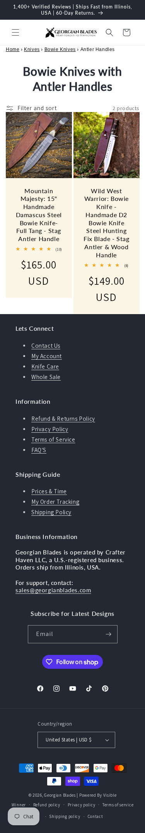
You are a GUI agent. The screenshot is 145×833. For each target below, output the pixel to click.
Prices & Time (49, 491)
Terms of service (117, 805)
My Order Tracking (55, 501)
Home (12, 49)
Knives (32, 49)
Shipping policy (64, 816)
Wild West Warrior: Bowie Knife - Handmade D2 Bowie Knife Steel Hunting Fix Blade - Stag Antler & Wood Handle (106, 222)
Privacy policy (82, 805)
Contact (95, 816)
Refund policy (46, 805)
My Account (46, 356)
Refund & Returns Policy (63, 418)
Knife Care (45, 366)
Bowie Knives (60, 49)
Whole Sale (46, 377)
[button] (15, 32)
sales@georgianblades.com (53, 589)
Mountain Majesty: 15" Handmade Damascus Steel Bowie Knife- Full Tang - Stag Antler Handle (39, 215)
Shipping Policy (51, 512)
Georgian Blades (60, 795)
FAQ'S (38, 450)
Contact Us (45, 345)
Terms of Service (53, 439)
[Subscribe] (108, 634)
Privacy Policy (49, 429)
